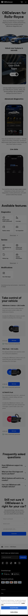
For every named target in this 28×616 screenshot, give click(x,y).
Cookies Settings (14, 612)
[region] (14, 606)
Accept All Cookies (14, 607)
